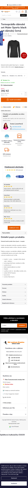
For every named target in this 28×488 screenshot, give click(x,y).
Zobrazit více (14, 228)
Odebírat (22, 325)
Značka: (5, 110)
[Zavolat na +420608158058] (17, 12)
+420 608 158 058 (16, 126)
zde (17, 474)
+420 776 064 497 (15, 360)
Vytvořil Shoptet (15, 426)
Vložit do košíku (15, 100)
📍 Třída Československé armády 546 (13, 379)
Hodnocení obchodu (14, 167)
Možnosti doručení (8, 85)
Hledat (23, 15)
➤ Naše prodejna (7, 403)
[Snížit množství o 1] (25, 95)
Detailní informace (19, 67)
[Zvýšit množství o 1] (25, 93)
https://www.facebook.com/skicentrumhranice (15, 363)
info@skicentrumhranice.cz (18, 129)
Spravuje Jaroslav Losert (14, 423)
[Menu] (26, 11)
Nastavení (14, 478)
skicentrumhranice (15, 367)
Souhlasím (14, 483)
